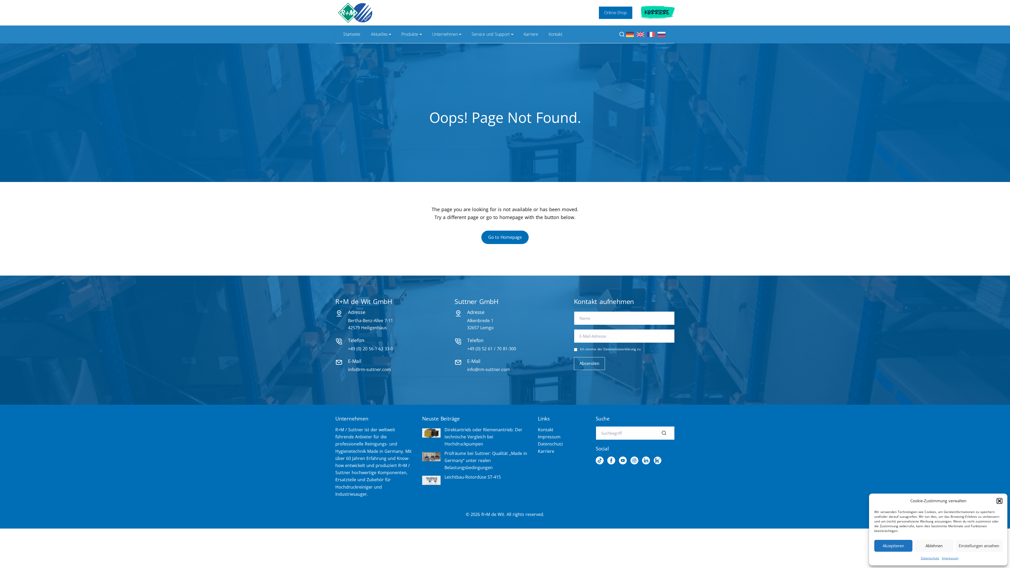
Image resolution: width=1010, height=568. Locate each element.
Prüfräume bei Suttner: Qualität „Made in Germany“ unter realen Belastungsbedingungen (486, 460)
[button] (999, 501)
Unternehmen (445, 34)
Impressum (950, 558)
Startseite (351, 34)
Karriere (656, 12)
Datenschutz (930, 558)
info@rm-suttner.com (369, 369)
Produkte (409, 34)
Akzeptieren (893, 545)
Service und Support (490, 34)
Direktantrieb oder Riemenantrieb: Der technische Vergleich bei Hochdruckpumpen (483, 437)
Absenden (589, 363)
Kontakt (555, 34)
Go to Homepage (505, 237)
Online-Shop (615, 13)
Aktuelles (379, 34)
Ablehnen (934, 545)
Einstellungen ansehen (979, 545)
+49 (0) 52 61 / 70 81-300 (491, 349)
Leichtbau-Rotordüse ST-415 (473, 477)
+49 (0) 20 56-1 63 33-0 (370, 349)
